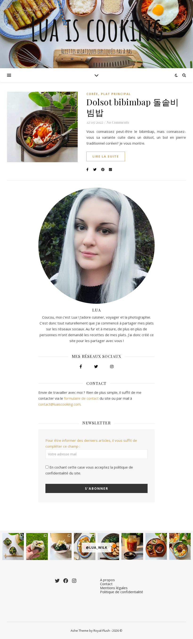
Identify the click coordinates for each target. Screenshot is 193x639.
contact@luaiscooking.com (59, 404)
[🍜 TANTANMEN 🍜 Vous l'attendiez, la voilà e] (180, 546)
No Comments (117, 122)
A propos (107, 579)
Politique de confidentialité (121, 591)
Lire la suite (105, 156)
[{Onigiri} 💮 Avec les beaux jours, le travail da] (37, 546)
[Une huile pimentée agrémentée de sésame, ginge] (132, 546)
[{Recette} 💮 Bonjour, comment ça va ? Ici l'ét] (13, 546)
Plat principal (116, 94)
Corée (92, 94)
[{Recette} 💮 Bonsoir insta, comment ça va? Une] (61, 546)
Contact (106, 583)
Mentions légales (114, 587)
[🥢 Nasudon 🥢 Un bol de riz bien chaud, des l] (156, 546)
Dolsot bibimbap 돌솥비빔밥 (132, 107)
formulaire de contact (81, 398)
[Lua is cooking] (96, 34)
